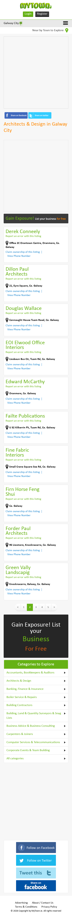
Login (28, 14)
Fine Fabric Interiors (17, 453)
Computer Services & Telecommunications (33, 742)
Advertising (21, 902)
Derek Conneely (23, 231)
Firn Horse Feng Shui (22, 492)
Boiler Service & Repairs (21, 697)
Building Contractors (19, 705)
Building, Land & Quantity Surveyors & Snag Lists (33, 716)
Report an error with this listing (23, 236)
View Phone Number (19, 256)
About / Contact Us (42, 902)
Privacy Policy (49, 906)
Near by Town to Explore (48, 30)
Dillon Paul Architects (17, 272)
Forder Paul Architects (18, 531)
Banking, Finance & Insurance (25, 689)
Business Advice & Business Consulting (30, 726)
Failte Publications (25, 416)
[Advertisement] (36, 72)
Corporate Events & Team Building (28, 750)
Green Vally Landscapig (18, 570)
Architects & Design (18, 680)
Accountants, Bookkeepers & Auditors (30, 672)
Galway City (11, 23)
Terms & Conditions (26, 906)
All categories (15, 758)
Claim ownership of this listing (23, 252)
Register (42, 14)
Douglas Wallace (24, 308)
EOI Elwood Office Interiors (25, 345)
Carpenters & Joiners (19, 734)
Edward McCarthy (25, 382)
